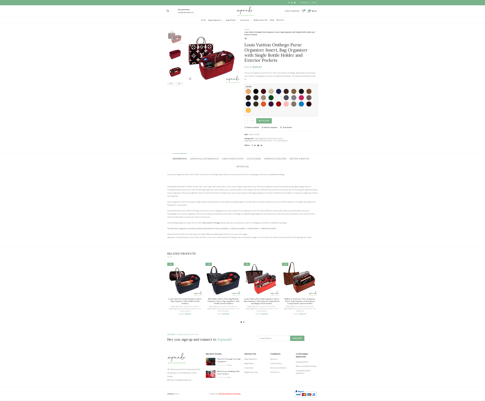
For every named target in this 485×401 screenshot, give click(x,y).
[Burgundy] (264, 91)
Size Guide (287, 127)
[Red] (279, 104)
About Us (274, 359)
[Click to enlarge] (190, 79)
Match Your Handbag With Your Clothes (228, 372)
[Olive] (256, 104)
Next (179, 84)
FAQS (314, 3)
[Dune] (264, 97)
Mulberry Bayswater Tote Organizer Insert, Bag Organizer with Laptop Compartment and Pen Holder (300, 301)
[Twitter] (255, 145)
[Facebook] (252, 145)
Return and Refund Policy (306, 366)
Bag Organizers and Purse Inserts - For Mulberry (300, 310)
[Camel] (294, 91)
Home (246, 30)
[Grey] (287, 97)
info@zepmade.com (186, 12)
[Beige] (272, 91)
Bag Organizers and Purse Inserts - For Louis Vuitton (266, 141)
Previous (171, 84)
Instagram (291, 2)
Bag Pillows (249, 363)
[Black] (256, 91)
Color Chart (253, 158)
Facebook (289, 2)
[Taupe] (294, 104)
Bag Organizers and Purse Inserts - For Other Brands (223, 310)
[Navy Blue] (249, 104)
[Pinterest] (261, 145)
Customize (248, 368)
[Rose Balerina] (287, 104)
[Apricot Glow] (249, 91)
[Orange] (264, 104)
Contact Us (305, 3)
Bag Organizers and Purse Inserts (269, 139)
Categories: (249, 139)
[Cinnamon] (309, 91)
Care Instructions (232, 158)
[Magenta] (302, 97)
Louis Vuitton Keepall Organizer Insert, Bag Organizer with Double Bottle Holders (185, 301)
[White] (279, 97)
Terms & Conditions (278, 368)
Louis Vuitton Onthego (211, 223)
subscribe (297, 338)
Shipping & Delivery (275, 158)
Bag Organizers (250, 359)
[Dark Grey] (256, 97)
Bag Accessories (251, 372)
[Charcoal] (302, 91)
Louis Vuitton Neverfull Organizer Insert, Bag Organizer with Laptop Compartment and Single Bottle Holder (262, 301)
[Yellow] (249, 110)
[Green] (272, 97)
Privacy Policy (276, 363)
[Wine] (309, 104)
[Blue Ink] (279, 91)
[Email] (258, 145)
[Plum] (272, 104)
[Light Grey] (294, 97)
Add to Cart (264, 121)
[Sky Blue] (302, 104)
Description (180, 158)
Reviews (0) (243, 166)
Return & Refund (299, 158)
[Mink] (309, 97)
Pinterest (294, 2)
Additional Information (204, 158)
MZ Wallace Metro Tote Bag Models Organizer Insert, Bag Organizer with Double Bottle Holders (223, 301)
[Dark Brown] (249, 97)
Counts (229, 365)
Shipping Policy (302, 362)
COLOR (248, 87)
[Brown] (287, 91)
